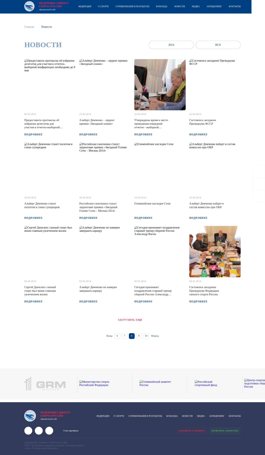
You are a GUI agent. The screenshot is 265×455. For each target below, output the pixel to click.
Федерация (84, 6)
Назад (109, 335)
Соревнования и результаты (132, 6)
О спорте (103, 6)
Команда (161, 6)
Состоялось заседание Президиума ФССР (202, 122)
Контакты (235, 6)
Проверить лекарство (224, 431)
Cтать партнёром (70, 430)
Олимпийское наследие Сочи (152, 203)
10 (146, 335)
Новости (179, 6)
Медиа (196, 6)
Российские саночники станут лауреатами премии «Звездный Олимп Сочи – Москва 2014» (98, 207)
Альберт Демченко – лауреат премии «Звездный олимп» (96, 122)
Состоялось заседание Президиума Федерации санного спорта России (204, 291)
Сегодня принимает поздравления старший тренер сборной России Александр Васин (153, 292)
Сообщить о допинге (191, 431)
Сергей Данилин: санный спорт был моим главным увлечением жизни (40, 291)
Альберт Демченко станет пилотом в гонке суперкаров (42, 205)
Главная (29, 26)
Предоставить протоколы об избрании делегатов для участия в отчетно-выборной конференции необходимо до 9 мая (43, 127)
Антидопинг (214, 6)
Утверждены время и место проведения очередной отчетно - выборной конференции (151, 125)
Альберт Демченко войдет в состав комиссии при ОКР (206, 205)
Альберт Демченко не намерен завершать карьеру (98, 289)
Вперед (155, 335)
